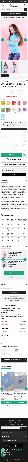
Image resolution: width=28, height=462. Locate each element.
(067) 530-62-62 (9, 450)
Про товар (5, 75)
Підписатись (23, 428)
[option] (5, 67)
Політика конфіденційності (14, 461)
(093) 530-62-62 (9, 455)
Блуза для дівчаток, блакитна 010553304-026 (7, 395)
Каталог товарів (15, 13)
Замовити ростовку (14, 174)
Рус (25, 1)
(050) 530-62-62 (9, 452)
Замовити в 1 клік (15, 159)
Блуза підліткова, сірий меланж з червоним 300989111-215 (20, 395)
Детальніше (14, 273)
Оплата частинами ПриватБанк (15, 164)
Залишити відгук (14, 292)
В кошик (11, 154)
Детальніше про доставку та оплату (11, 360)
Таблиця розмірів (15, 75)
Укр (21, 1)
